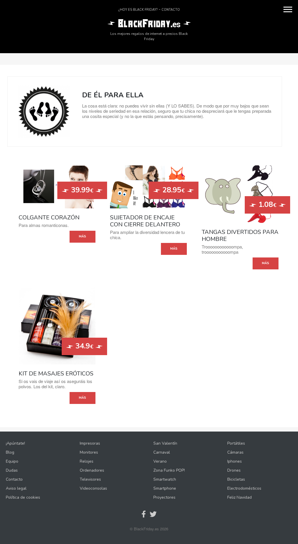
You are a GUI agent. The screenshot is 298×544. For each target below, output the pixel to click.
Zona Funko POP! (169, 470)
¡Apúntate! (15, 443)
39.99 (81, 190)
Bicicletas (236, 479)
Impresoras (90, 443)
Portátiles (236, 443)
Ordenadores (92, 470)
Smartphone (164, 488)
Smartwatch (164, 479)
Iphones (234, 461)
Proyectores (164, 497)
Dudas (12, 470)
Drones (234, 470)
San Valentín (165, 443)
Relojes (86, 461)
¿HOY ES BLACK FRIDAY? (137, 10)
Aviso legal (16, 488)
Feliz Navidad (239, 497)
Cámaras (235, 452)
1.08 (266, 205)
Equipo (12, 461)
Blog (10, 452)
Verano (160, 461)
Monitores (89, 452)
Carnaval (161, 452)
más (82, 236)
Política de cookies (23, 497)
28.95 (172, 190)
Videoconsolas (93, 488)
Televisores (90, 479)
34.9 (83, 346)
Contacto (171, 10)
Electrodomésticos (244, 488)
